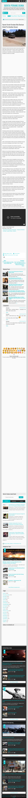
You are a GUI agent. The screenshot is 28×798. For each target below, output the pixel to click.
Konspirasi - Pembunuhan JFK (14, 580)
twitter (19, 1)
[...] (17, 276)
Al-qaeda (5, 605)
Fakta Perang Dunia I (12, 712)
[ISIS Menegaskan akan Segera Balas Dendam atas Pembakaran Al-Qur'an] (14, 656)
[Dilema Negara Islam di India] (14, 730)
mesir (5, 607)
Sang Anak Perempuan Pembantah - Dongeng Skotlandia (13, 229)
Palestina (5, 602)
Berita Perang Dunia (14, 5)
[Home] (3, 19)
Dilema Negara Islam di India (8, 737)
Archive (21, 501)
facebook (21, 1)
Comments (14, 501)
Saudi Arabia (6, 604)
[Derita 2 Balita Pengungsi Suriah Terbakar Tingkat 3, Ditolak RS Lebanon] (5, 782)
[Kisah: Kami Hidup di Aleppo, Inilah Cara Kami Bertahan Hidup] (14, 766)
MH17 (5, 621)
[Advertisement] (15, 64)
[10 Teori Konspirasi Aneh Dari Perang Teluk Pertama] (5, 576)
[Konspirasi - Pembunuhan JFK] (5, 582)
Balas (7, 312)
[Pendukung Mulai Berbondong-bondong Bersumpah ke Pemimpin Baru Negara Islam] (5, 677)
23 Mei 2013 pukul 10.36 (22, 321)
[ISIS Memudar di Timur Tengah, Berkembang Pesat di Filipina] (5, 744)
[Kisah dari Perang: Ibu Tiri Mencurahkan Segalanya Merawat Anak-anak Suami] (5, 788)
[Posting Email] (4, 257)
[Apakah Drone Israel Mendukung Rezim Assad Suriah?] (5, 570)
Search (23, 13)
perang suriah (6, 594)
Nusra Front (6, 610)
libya (5, 609)
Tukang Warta (17, 253)
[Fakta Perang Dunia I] (5, 714)
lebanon (5, 613)
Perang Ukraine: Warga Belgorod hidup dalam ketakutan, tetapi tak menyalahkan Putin (16, 533)
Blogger (14, 796)
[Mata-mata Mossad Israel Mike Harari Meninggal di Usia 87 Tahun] (5, 708)
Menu (6, 12)
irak (4, 599)
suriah (5, 596)
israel (5, 601)
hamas (5, 620)
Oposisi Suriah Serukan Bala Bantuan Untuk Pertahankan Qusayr (13, 25)
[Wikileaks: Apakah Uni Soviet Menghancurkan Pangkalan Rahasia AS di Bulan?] (14, 554)
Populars (6, 501)
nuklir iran (6, 618)
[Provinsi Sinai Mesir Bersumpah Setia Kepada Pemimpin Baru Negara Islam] (5, 671)
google (23, 1)
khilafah (5, 598)
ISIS (4, 593)
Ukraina (5, 615)
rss (25, 1)
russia (5, 612)
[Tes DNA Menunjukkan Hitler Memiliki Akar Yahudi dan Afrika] (14, 693)
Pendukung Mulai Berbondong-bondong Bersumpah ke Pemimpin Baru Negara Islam (16, 676)
